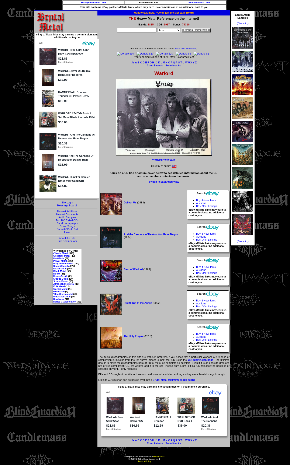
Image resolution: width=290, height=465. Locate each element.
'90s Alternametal (63, 294)
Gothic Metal (60, 289)
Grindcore (59, 291)
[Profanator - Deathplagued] (242, 213)
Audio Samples (67, 217)
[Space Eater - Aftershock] (242, 166)
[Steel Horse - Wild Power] (242, 143)
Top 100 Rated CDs (67, 220)
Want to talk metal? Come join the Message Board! (164, 12)
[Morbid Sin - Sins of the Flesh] (242, 236)
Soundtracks (173, 65)
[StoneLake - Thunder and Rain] (242, 49)
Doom (56, 273)
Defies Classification (64, 301)
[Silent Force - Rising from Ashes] (242, 96)
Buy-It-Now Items (206, 200)
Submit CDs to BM (67, 229)
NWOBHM (58, 258)
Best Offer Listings (206, 206)
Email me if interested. (186, 48)
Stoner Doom (60, 281)
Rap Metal (58, 299)
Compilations (155, 65)
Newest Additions (67, 211)
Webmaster (158, 456)
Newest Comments (67, 214)
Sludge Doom (61, 278)
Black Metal (59, 271)
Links (67, 232)
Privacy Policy (144, 461)
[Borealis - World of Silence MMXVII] (242, 73)
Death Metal (59, 268)
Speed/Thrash (61, 266)
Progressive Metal (63, 263)
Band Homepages (67, 223)
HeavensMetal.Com (199, 2)
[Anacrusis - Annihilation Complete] (242, 119)
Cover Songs (67, 226)
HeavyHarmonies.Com (93, 2)
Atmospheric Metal (63, 284)
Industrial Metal (61, 296)
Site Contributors (67, 241)
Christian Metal (61, 256)
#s (132, 62)
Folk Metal (59, 286)
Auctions (201, 203)
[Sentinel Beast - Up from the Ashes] (242, 189)
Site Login (67, 202)
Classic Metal (60, 253)
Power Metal (60, 261)
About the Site (67, 238)
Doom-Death (60, 276)
